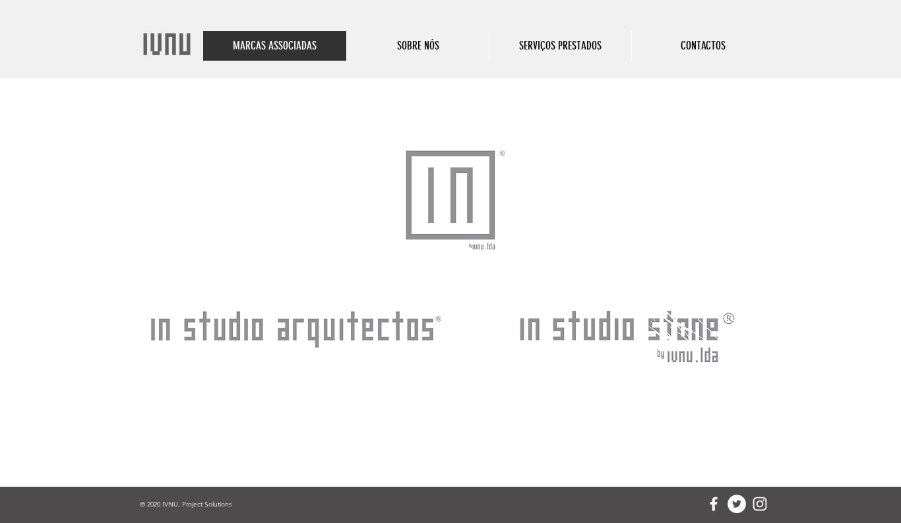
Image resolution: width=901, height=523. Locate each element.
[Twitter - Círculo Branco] (737, 504)
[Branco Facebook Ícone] (713, 504)
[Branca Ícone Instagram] (760, 504)
